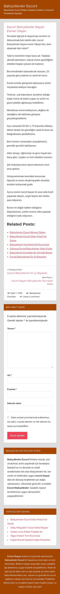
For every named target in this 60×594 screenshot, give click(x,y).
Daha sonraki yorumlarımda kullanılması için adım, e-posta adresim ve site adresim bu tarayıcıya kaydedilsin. (29, 421)
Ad (9, 375)
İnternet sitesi (14, 403)
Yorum (11, 328)
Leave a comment (31, 296)
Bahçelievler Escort (20, 6)
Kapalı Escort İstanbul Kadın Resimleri (30, 540)
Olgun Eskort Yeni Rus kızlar (25, 536)
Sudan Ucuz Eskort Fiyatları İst (26, 532)
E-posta (12, 389)
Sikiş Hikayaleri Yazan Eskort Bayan (29, 527)
